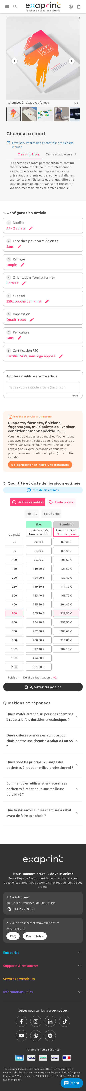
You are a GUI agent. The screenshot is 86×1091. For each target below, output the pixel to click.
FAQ (13, 936)
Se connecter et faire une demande (40, 464)
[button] (43, 490)
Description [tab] (28, 154)
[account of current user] (71, 7)
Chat (75, 1083)
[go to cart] (79, 7)
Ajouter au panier (45, 687)
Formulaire (35, 936)
